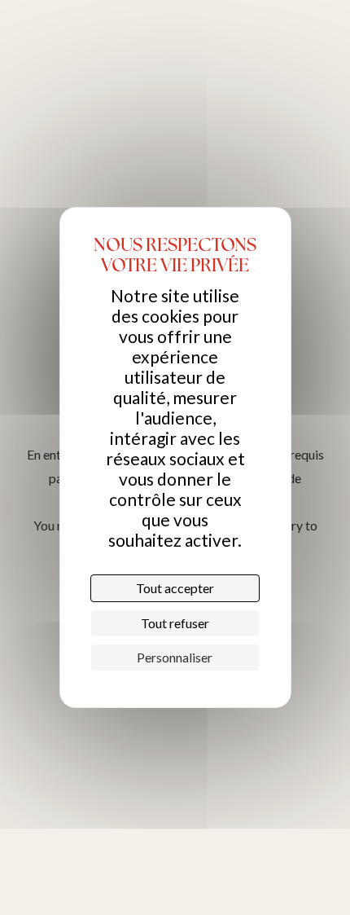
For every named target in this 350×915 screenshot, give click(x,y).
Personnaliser (174, 657)
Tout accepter (175, 588)
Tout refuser (175, 623)
